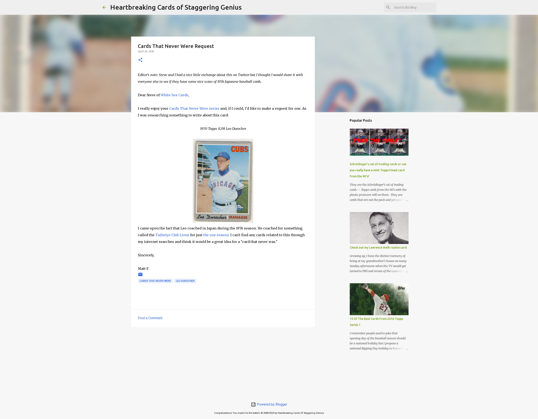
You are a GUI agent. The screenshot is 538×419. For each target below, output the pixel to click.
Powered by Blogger (271, 404)
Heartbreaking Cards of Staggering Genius (176, 7)
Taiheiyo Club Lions (172, 235)
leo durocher (185, 280)
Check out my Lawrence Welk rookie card (378, 247)
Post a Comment (150, 318)
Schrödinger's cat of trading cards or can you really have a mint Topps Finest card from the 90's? (378, 170)
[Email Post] (140, 276)
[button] (140, 60)
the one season (216, 235)
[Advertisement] (222, 362)
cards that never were (155, 280)
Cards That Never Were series (194, 108)
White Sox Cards (174, 95)
